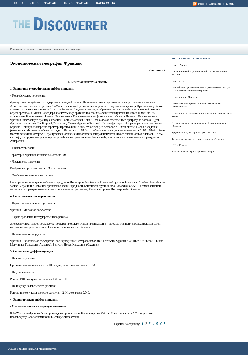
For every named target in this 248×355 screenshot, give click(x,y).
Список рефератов (44, 3)
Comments (215, 3)
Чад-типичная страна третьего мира (193, 151)
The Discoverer (60, 24)
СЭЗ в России (179, 145)
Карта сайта (105, 3)
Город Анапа (179, 64)
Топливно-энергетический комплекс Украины (198, 138)
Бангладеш (178, 80)
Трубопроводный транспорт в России (194, 132)
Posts (201, 3)
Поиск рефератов (77, 3)
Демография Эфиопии (185, 96)
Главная (19, 3)
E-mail (230, 3)
